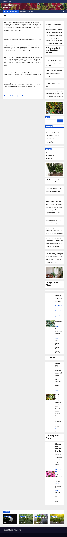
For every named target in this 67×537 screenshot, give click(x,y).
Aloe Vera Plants (58, 307)
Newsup (17, 534)
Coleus (56, 390)
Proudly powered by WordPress (8, 534)
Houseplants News (50, 155)
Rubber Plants (58, 479)
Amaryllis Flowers (58, 305)
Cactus (56, 338)
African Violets (58, 310)
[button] (61, 11)
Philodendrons (58, 469)
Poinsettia (57, 471)
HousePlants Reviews (12, 530)
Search (47, 117)
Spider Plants (58, 483)
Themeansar (22, 534)
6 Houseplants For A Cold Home (52, 135)
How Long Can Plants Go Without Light (54, 129)
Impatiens (57, 490)
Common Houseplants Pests (26, 11)
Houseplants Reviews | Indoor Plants (15, 96)
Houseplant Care (49, 152)
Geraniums (57, 428)
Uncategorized (49, 158)
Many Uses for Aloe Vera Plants (52, 132)
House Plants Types (12, 11)
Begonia (57, 326)
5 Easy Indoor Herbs (50, 138)
